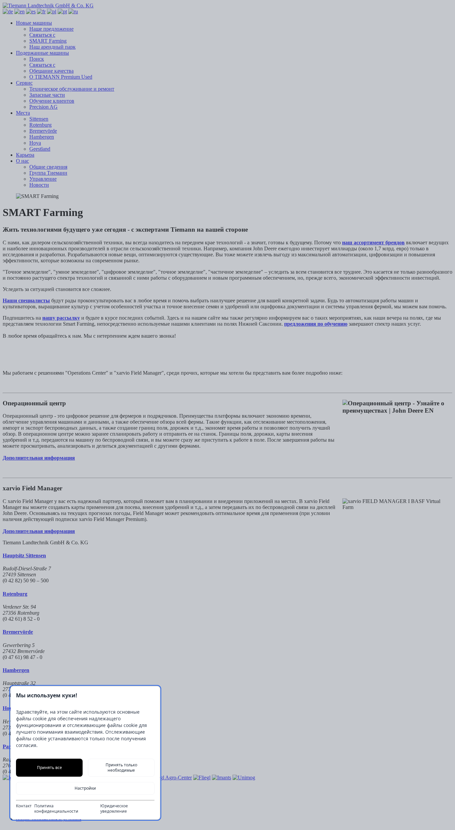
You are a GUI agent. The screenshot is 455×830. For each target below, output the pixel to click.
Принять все (49, 767)
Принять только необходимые (121, 767)
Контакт (24, 806)
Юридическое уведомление (114, 808)
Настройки (85, 788)
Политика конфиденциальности (56, 808)
